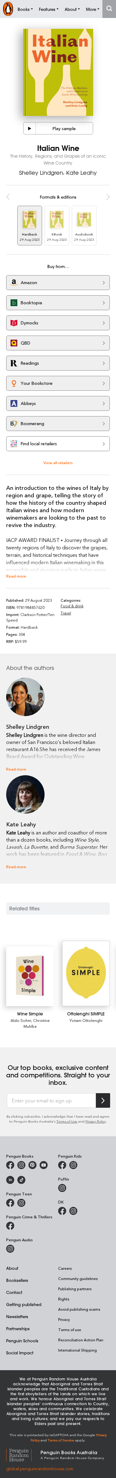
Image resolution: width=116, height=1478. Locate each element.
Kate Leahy (81, 172)
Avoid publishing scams (79, 1309)
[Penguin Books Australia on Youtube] (44, 1165)
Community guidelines (78, 1278)
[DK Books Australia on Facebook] (62, 1211)
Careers (65, 1268)
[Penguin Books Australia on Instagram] (21, 1165)
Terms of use (69, 1329)
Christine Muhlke (37, 1023)
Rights (63, 1299)
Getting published (23, 1304)
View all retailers (58, 462)
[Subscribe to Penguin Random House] (103, 1100)
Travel (66, 613)
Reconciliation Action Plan (80, 1340)
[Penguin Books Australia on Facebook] (10, 1165)
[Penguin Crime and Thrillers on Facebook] (10, 1226)
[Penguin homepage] (8, 9)
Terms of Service (61, 1440)
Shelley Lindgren (41, 172)
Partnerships (18, 1328)
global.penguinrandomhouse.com (39, 1468)
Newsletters (17, 1316)
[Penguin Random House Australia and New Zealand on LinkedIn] (10, 1180)
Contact (14, 1292)
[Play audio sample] (30, 128)
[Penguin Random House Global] (23, 1454)
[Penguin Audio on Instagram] (10, 1249)
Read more (16, 576)
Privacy (64, 1319)
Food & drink (72, 606)
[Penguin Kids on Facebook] (62, 1165)
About (12, 1268)
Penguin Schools (22, 1340)
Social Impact (19, 1352)
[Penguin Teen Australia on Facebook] (10, 1203)
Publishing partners (75, 1288)
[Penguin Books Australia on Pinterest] (32, 1165)
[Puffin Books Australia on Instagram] (62, 1188)
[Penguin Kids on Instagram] (73, 1165)
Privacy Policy (95, 1121)
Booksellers (17, 1280)
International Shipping (77, 1350)
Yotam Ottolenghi (86, 1020)
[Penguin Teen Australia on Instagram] (21, 1203)
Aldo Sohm (21, 1020)
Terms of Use (66, 1121)
